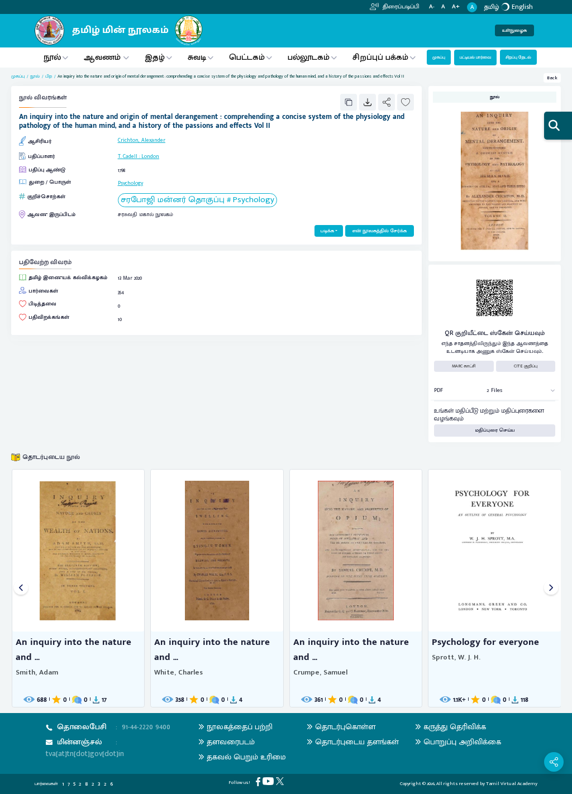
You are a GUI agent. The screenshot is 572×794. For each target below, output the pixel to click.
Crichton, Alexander (141, 140)
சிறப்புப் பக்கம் (380, 57)
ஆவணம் (103, 57)
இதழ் (155, 57)
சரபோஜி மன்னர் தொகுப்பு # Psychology (197, 200)
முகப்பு (438, 57)
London (150, 156)
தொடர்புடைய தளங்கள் (357, 742)
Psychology (130, 183)
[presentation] (21, 588)
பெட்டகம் (247, 57)
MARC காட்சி (464, 366)
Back (552, 78)
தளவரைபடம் (231, 742)
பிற (48, 76)
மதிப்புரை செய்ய (495, 430)
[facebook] (259, 781)
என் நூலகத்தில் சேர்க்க (379, 231)
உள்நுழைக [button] (514, 30)
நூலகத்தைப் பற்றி (240, 727)
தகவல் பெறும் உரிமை (246, 757)
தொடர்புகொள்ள (345, 727)
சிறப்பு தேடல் (518, 57)
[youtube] (269, 781)
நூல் (52, 57)
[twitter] (281, 781)
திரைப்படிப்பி (400, 7)
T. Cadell (127, 156)
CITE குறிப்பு (525, 366)
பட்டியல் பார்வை (475, 57)
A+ (456, 7)
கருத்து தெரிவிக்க (454, 727)
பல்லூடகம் (309, 57)
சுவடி (197, 57)
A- (432, 7)
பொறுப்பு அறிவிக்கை (462, 742)
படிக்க (327, 231)
